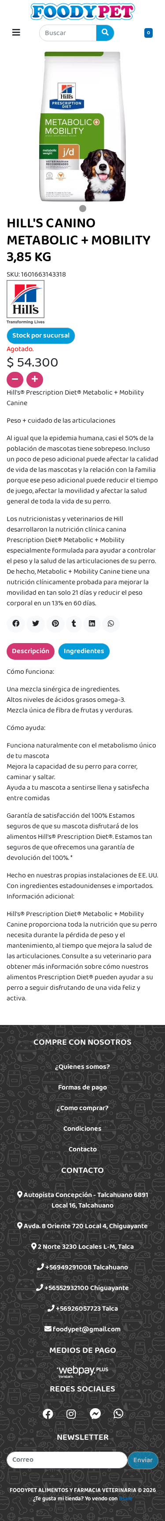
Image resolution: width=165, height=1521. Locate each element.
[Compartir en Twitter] (35, 624)
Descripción (30, 651)
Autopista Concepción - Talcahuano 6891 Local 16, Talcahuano (85, 1200)
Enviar (143, 1460)
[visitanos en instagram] (71, 1415)
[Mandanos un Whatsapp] (118, 1414)
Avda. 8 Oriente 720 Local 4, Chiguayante (85, 1226)
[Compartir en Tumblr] (74, 624)
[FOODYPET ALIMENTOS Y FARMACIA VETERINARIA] (83, 11)
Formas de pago (82, 1087)
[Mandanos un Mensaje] (95, 1414)
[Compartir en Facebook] (16, 624)
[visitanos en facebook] (48, 1415)
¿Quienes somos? (82, 1066)
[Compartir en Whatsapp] (111, 624)
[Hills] (25, 301)
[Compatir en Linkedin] (92, 624)
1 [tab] (83, 208)
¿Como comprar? (83, 1108)
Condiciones (82, 1128)
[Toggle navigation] (16, 33)
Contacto (83, 1149)
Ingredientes (84, 651)
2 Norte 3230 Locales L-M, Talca (85, 1246)
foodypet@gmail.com (86, 1329)
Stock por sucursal (41, 335)
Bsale (125, 1499)
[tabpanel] (82, 125)
